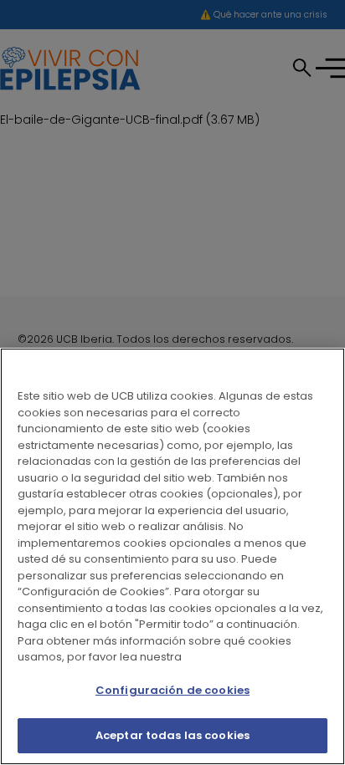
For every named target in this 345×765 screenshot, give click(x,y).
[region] (172, 556)
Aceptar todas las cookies (172, 735)
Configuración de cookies (172, 690)
